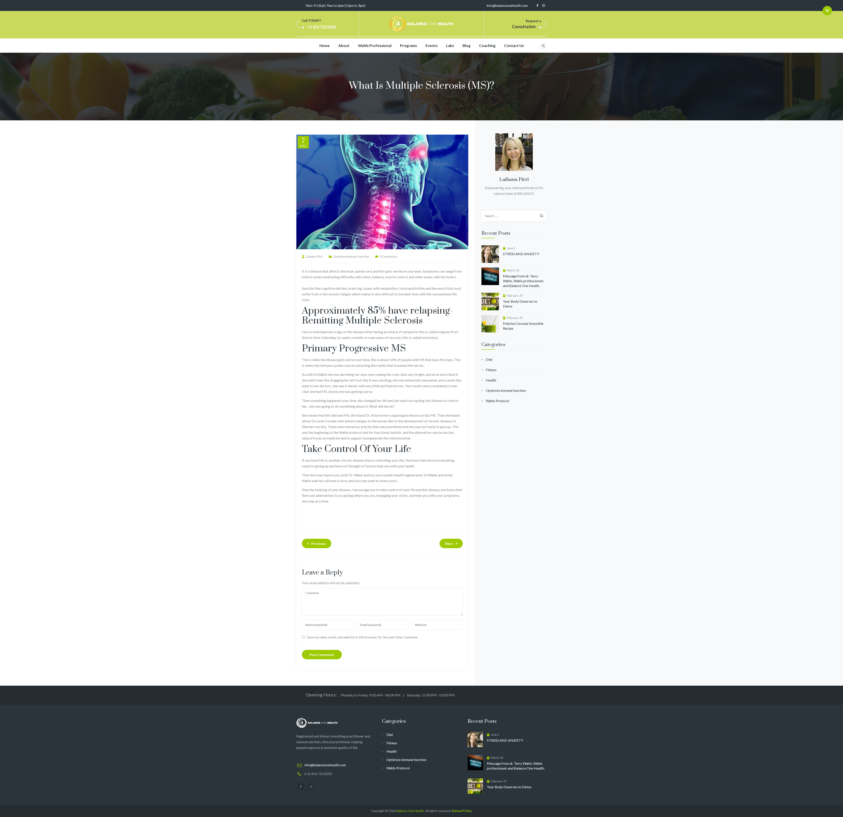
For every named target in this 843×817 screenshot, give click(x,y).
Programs (408, 45)
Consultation (524, 26)
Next (449, 543)
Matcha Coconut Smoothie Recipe (523, 325)
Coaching (487, 45)
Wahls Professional (374, 45)
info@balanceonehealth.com (507, 5)
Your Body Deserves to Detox (520, 303)
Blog (466, 45)
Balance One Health (410, 811)
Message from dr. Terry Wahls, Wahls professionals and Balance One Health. (523, 281)
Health (491, 380)
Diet (489, 359)
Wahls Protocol (497, 401)
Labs (450, 45)
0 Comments (388, 256)
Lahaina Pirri (314, 256)
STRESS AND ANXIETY (521, 254)
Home (324, 45)
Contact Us (514, 45)
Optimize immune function (351, 256)
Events (431, 45)
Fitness (491, 370)
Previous (318, 543)
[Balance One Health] (421, 24)
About (343, 45)
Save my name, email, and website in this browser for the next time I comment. (362, 637)
